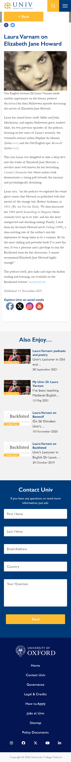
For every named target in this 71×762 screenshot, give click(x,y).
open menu (65, 6)
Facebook (6, 25)
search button (53, 6)
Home (35, 665)
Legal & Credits (35, 694)
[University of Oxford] (35, 651)
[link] (11, 743)
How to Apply (35, 704)
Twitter (12, 25)
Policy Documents (35, 732)
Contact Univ (35, 675)
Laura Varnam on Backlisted (44, 445)
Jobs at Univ (35, 713)
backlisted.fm (37, 282)
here (15, 143)
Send (35, 619)
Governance (35, 684)
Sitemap (35, 723)
